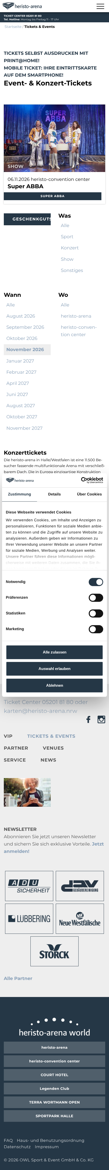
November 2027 (24, 428)
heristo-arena (76, 316)
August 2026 (20, 316)
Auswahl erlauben (54, 668)
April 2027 (17, 383)
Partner (16, 748)
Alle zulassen (54, 652)
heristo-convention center (79, 330)
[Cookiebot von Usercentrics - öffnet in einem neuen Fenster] (81, 480)
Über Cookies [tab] (89, 494)
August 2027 (20, 405)
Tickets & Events (51, 736)
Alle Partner (18, 978)
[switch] (96, 598)
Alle (65, 225)
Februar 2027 (21, 372)
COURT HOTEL (54, 1075)
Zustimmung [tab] (19, 494)
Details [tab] (54, 494)
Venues (53, 748)
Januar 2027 (20, 361)
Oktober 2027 (21, 417)
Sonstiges (72, 270)
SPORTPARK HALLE (55, 1116)
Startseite (13, 26)
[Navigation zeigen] (100, 6)
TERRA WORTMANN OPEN (54, 1102)
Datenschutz (17, 1147)
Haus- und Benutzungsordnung (50, 1140)
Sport (67, 236)
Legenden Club (54, 1088)
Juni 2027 (17, 394)
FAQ (8, 1140)
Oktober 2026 (21, 338)
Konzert (70, 248)
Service (15, 760)
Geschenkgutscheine (32, 219)
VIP (8, 736)
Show (67, 259)
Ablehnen (54, 685)
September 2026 (25, 327)
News (48, 760)
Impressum (47, 1147)
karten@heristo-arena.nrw (40, 711)
